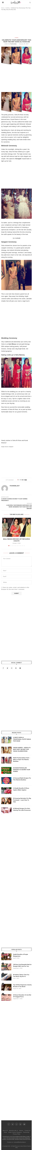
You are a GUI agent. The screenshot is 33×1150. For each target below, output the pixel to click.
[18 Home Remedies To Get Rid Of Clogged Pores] (6, 997)
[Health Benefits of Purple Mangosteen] (6, 956)
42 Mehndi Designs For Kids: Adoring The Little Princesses (22, 809)
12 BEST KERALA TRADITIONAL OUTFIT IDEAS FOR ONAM (22, 739)
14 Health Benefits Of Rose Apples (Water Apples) (21, 789)
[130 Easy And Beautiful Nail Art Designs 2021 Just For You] (6, 967)
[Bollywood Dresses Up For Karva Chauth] (16, 527)
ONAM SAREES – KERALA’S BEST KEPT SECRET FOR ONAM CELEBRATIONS (21, 749)
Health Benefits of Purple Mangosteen (20, 955)
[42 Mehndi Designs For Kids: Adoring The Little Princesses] (6, 811)
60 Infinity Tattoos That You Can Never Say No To (21, 975)
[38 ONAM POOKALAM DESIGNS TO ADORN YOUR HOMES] (6, 770)
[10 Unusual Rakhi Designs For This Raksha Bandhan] (6, 780)
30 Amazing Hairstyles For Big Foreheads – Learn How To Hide (22, 800)
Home (2, 8)
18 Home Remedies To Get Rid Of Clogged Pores (22, 995)
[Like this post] (18, 480)
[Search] (30, 2)
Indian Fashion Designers (15, 1132)
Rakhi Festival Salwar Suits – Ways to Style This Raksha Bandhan (21, 759)
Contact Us (27, 1130)
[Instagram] (12, 668)
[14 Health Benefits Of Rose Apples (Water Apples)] (6, 790)
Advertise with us (13, 1130)
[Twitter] (8, 668)
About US (5, 1130)
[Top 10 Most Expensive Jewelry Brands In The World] (6, 987)
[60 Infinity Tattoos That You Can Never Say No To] (6, 977)
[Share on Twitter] (22, 480)
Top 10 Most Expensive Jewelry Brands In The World (22, 985)
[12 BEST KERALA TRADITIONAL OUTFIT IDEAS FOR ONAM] (6, 740)
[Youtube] (20, 668)
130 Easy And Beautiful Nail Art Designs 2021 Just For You (22, 965)
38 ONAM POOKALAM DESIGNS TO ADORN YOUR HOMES (21, 769)
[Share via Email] (25, 480)
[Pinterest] (16, 668)
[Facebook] (3, 668)
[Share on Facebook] (20, 480)
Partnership (26, 1132)
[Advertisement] (17, 24)
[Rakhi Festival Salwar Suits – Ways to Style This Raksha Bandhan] (6, 760)
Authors (21, 1130)
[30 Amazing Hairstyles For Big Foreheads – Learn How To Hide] (6, 800)
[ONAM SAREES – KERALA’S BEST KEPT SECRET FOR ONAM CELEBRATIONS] (6, 750)
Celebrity (7, 8)
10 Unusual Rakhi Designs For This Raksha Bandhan (22, 778)
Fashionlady (13, 44)
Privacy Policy (16, 1134)
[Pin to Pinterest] (24, 480)
